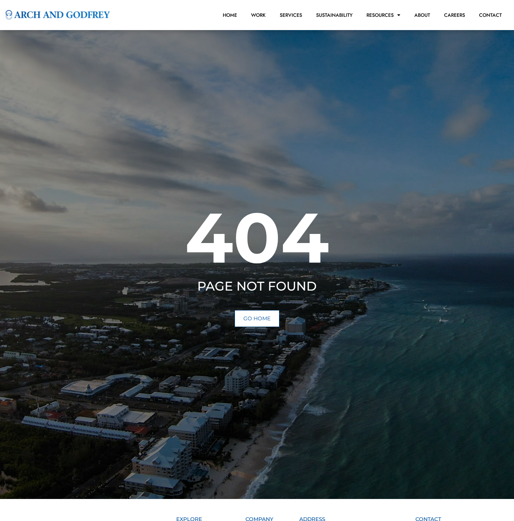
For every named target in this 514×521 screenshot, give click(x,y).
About (422, 15)
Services (291, 15)
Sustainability (334, 15)
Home (230, 15)
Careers (454, 15)
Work (258, 15)
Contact (490, 15)
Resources (380, 15)
